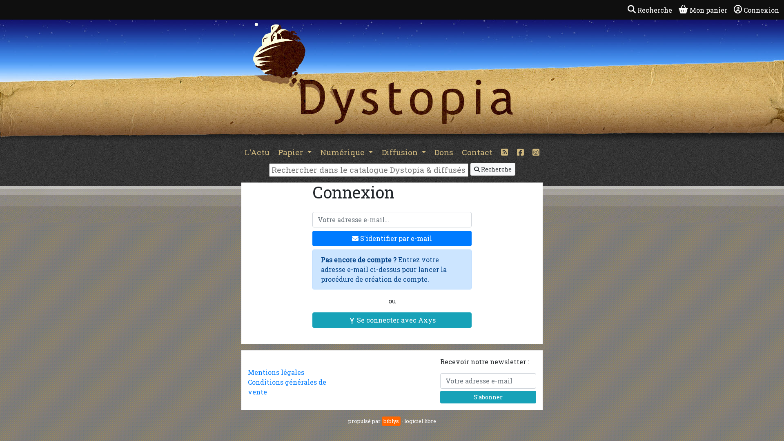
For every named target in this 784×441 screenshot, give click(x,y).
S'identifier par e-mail (395, 238)
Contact (477, 152)
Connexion (761, 10)
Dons (443, 152)
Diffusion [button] (401, 152)
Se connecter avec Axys (395, 320)
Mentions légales (276, 372)
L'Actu (257, 152)
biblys (391, 421)
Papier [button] (291, 152)
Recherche (496, 169)
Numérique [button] (343, 152)
